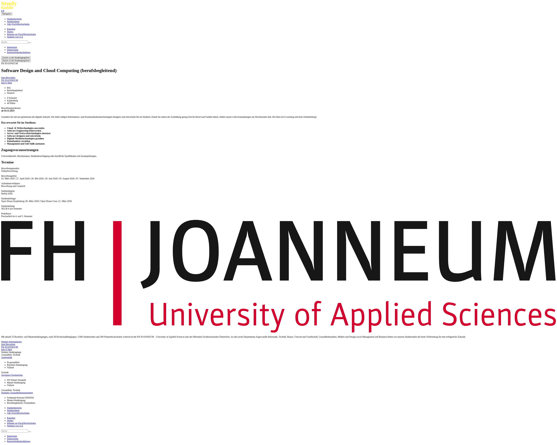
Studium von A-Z (15, 37)
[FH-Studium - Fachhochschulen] (9, 8)
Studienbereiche (14, 19)
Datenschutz (12, 50)
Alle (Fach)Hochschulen (18, 24)
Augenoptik (6, 357)
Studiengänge (13, 21)
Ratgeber (11, 29)
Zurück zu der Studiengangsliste (15, 58)
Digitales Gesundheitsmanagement (17, 393)
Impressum (12, 47)
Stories (10, 31)
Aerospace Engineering (12, 375)
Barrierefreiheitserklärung (18, 52)
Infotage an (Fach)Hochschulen (21, 34)
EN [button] (2, 11)
